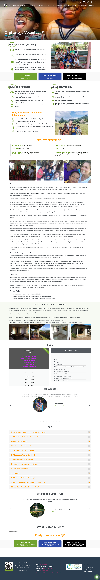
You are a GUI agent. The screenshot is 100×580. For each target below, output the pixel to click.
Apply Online (71, 5)
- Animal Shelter (29, 364)
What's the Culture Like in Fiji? (23, 478)
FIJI (8, 36)
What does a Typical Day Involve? (24, 455)
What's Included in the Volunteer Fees (26, 437)
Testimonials (59, 5)
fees (50, 344)
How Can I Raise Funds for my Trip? (26, 487)
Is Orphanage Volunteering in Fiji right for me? (29, 432)
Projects (41, 5)
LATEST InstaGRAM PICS (50, 527)
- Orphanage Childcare (29, 360)
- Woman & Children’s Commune (29, 358)
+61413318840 (48, 568)
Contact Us (91, 5)
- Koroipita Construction (29, 366)
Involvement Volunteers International (16, 4)
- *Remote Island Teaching (29, 356)
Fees (53, 5)
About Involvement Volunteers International (28, 482)
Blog (65, 5)
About (47, 5)
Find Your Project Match (81, 5)
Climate (16, 473)
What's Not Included (19, 441)
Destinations (33, 5)
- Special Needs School (29, 362)
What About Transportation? (23, 450)
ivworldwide (44, 570)
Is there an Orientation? (22, 446)
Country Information (20, 469)
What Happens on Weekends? (23, 459)
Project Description (50, 140)
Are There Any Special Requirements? (27, 464)
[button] (11, 171)
